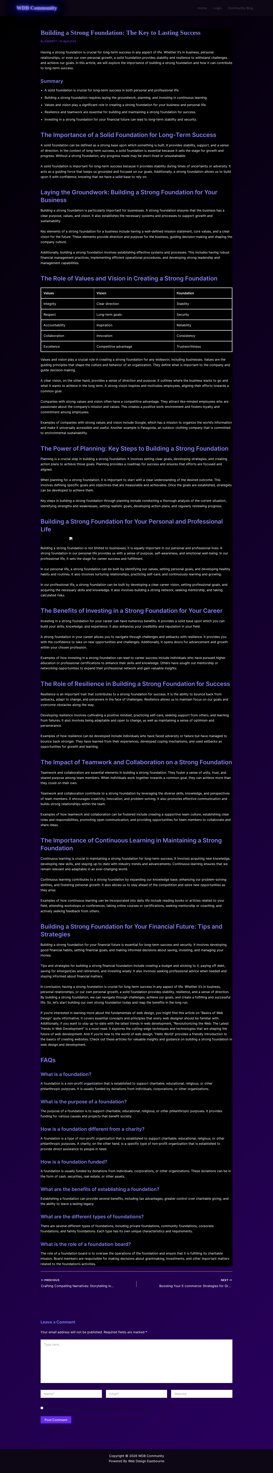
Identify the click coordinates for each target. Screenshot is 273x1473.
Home (202, 8)
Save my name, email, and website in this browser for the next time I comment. (98, 1408)
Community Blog (240, 8)
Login (217, 8)
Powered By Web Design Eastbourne (136, 1461)
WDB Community (37, 8)
